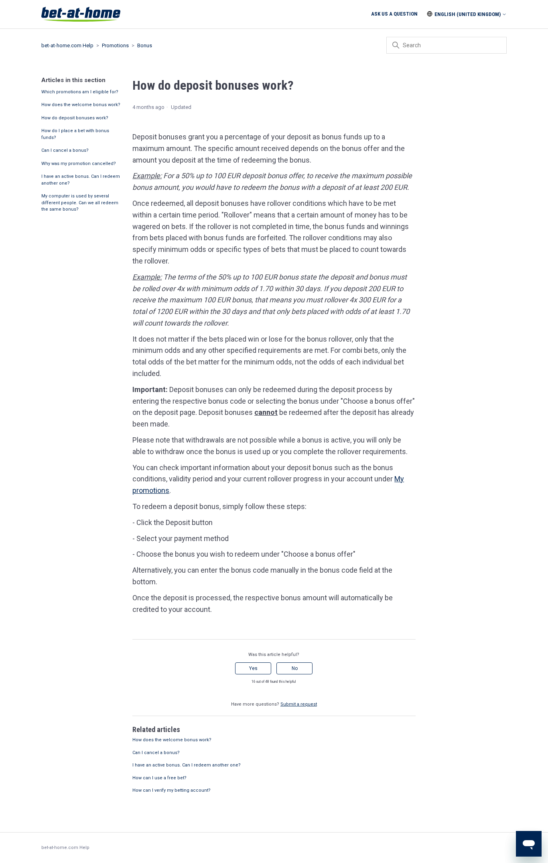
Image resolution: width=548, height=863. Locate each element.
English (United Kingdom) (467, 14)
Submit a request (298, 704)
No (295, 668)
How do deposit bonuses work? (74, 118)
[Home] (80, 14)
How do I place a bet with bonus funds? (75, 134)
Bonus (144, 45)
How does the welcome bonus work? (80, 104)
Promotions (115, 45)
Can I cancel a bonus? (65, 150)
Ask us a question (394, 14)
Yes (253, 668)
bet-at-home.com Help (67, 45)
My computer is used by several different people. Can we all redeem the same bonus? (79, 202)
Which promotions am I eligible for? (79, 92)
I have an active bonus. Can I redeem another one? (80, 180)
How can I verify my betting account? (171, 790)
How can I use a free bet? (159, 778)
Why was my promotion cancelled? (78, 163)
